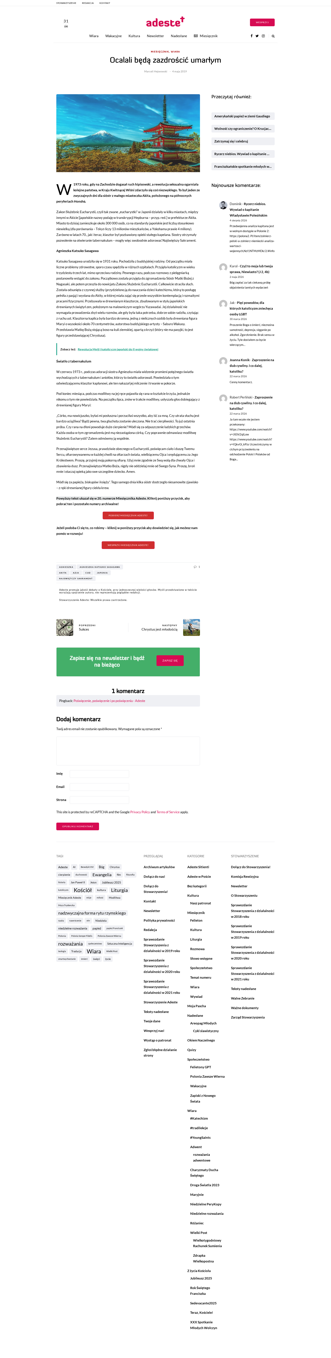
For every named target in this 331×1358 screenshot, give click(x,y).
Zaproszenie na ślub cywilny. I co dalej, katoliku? (252, 365)
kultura (101, 890)
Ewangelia (102, 874)
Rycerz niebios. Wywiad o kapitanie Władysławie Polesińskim (244, 154)
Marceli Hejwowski (155, 71)
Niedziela (101, 920)
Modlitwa (114, 897)
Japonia (102, 573)
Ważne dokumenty (245, 1008)
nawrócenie (75, 920)
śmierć (84, 958)
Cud (88, 573)
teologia (62, 951)
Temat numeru (200, 977)
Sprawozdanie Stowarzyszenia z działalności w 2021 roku (162, 987)
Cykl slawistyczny (206, 1031)
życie (108, 958)
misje (88, 897)
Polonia (62, 935)
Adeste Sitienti (198, 867)
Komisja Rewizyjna (245, 877)
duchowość (81, 874)
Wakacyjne (113, 36)
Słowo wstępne (201, 958)
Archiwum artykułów (159, 867)
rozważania (70, 944)
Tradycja (76, 951)
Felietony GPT (200, 1067)
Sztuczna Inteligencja (119, 943)
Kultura (134, 36)
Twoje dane (152, 1021)
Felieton (196, 920)
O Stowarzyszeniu (244, 895)
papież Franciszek (115, 928)
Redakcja (88, 3)
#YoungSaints (200, 1137)
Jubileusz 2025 (111, 882)
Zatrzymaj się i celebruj (231, 141)
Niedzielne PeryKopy (205, 1204)
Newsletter (155, 36)
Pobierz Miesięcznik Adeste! (128, 515)
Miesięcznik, (160, 52)
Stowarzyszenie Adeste (161, 1002)
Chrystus (115, 867)
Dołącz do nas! (154, 877)
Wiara (93, 36)
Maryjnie (197, 1195)
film (119, 874)
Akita (63, 573)
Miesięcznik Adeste (69, 897)
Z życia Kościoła (199, 1271)
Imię (59, 773)
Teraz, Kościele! (201, 1313)
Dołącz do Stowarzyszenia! (250, 867)
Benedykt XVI (87, 867)
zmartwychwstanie (67, 959)
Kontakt (104, 3)
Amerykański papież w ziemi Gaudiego (242, 116)
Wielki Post (111, 951)
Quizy (191, 1050)
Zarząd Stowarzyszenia (248, 1017)
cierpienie (64, 874)
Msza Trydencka (66, 905)
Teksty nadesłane (156, 1012)
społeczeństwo (95, 943)
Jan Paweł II (78, 882)
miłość (100, 897)
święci (96, 958)
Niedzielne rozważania (207, 1214)
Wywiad (196, 997)
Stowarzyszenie (66, 3)
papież (97, 928)
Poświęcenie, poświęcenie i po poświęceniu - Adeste (109, 701)
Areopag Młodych (203, 1023)
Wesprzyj (262, 22)
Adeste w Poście (199, 877)
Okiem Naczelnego (201, 1040)
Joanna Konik (240, 360)
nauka (61, 920)
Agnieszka (66, 567)
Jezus (93, 882)
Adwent (196, 1147)
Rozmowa (197, 949)
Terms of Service (168, 812)
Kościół (83, 890)
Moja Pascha (196, 1006)
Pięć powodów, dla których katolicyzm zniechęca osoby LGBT (251, 308)
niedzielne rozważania (72, 928)
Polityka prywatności (159, 920)
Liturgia (119, 890)
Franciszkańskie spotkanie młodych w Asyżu (244, 166)
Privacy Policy (140, 812)
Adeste (63, 867)
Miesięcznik (209, 36)
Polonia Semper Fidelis (81, 936)
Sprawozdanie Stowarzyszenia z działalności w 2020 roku (162, 966)
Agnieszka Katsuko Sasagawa (100, 567)
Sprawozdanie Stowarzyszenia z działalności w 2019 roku (162, 945)
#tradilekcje (199, 1128)
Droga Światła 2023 (204, 1185)
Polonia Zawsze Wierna (109, 935)
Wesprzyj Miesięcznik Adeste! (128, 545)
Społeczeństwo (201, 968)
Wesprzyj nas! (154, 1031)
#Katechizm (199, 1118)
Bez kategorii (197, 886)
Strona (61, 800)
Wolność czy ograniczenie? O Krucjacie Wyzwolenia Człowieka (244, 129)
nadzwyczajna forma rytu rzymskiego (92, 913)
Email (60, 787)
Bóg (101, 867)
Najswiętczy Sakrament (76, 578)
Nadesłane (179, 36)
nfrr (88, 920)
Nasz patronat (200, 903)
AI (74, 867)
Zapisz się (170, 660)
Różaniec (197, 1223)
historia (61, 882)
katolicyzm (63, 890)
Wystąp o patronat (157, 1040)
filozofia (130, 874)
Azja (76, 573)
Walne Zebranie (242, 998)
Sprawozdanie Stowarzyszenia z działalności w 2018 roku (252, 911)
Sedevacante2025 (203, 1303)
